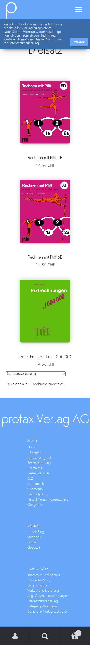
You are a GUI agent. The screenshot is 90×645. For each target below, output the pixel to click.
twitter (32, 542)
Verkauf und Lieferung (43, 591)
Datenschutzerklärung (42, 601)
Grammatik (35, 468)
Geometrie (35, 489)
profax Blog (35, 532)
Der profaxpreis (38, 586)
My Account (15, 636)
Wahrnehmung (37, 494)
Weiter (79, 42)
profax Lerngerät (39, 458)
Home (31, 447)
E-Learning (34, 453)
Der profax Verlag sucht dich (47, 612)
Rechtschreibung (39, 463)
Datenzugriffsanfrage (42, 606)
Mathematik (35, 484)
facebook (34, 537)
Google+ (33, 548)
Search (45, 636)
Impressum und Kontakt (43, 575)
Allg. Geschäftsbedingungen (47, 596)
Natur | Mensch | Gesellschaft (47, 500)
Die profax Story (38, 580)
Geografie (34, 505)
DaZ (30, 479)
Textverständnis (38, 473)
